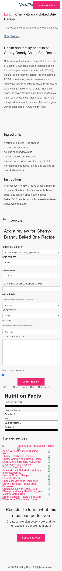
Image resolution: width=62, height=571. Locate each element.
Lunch (8, 14)
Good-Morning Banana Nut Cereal (21, 461)
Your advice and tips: (13, 337)
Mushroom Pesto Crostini (16, 464)
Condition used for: (13, 247)
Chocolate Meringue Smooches (20, 481)
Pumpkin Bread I (11, 478)
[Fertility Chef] (31, 5)
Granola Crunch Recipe (15, 475)
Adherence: (8, 294)
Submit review (31, 381)
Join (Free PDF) (46, 5)
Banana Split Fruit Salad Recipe (35, 445)
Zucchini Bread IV (12, 467)
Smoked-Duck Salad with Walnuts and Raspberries (21, 471)
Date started (9, 257)
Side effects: (9, 310)
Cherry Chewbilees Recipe (17, 456)
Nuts (6, 36)
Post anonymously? (13, 371)
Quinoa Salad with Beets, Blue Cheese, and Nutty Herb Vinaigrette (22, 490)
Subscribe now (31, 537)
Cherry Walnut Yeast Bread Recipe (22, 459)
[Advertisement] (31, 124)
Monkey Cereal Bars (13, 494)
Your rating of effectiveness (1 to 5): (22, 284)
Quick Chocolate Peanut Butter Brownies (19, 485)
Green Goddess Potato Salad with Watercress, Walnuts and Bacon (21, 498)
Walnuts (15, 36)
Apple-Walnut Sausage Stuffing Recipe (20, 452)
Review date (8, 270)
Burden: (6, 320)
